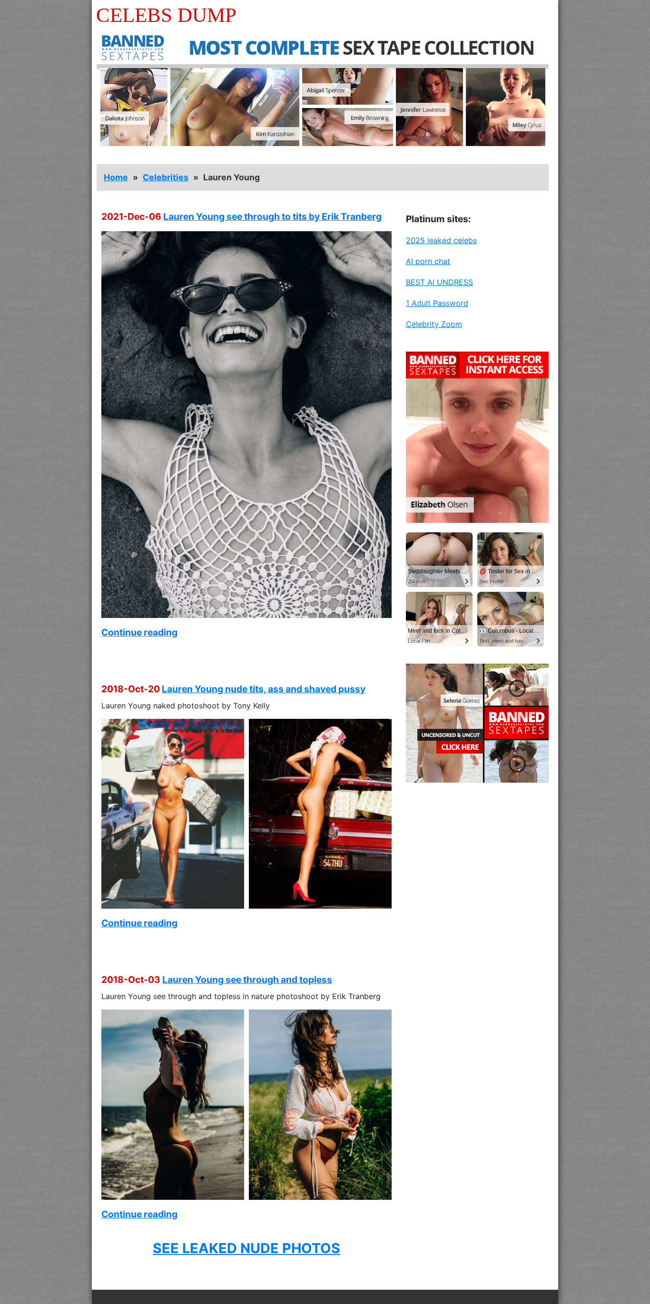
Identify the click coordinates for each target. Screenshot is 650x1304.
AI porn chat (428, 261)
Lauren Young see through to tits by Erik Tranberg (272, 216)
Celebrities (165, 177)
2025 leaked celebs (441, 240)
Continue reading (139, 632)
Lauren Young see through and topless (247, 979)
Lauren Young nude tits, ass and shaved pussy (263, 689)
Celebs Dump (166, 15)
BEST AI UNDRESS (439, 282)
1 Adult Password (437, 303)
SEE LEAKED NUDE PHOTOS (246, 1248)
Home (116, 177)
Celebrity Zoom (434, 324)
